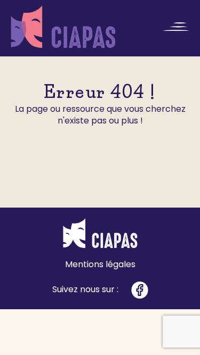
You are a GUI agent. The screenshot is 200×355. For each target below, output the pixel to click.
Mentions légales (100, 264)
